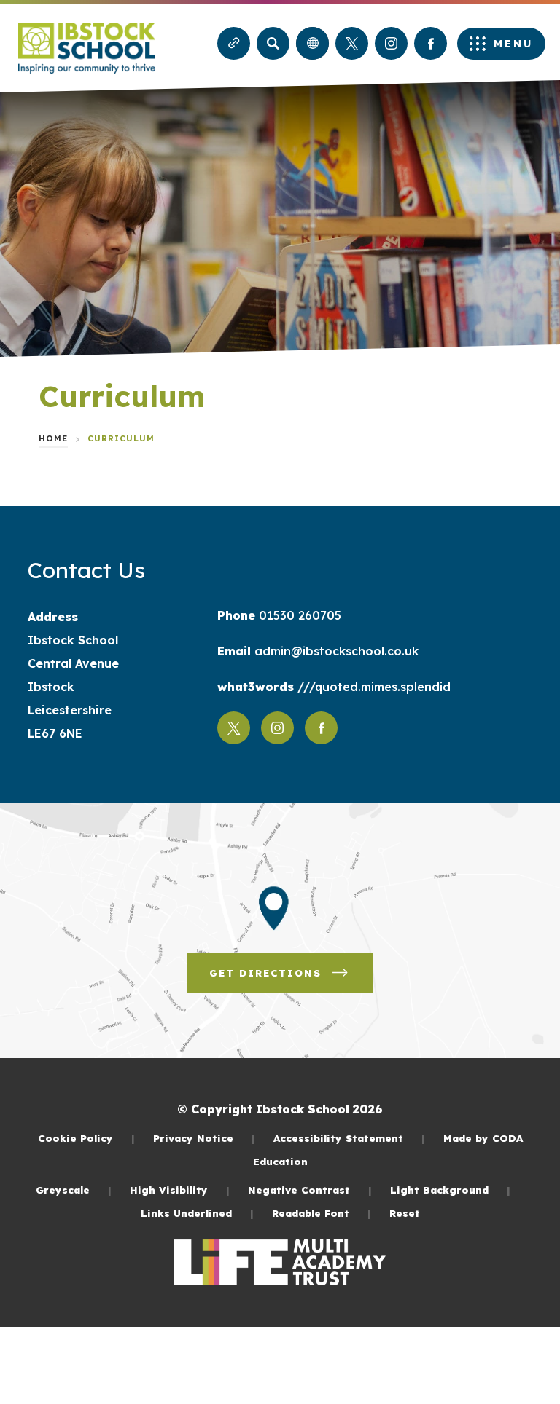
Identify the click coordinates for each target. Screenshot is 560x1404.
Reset (404, 1213)
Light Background (450, 1189)
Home (53, 438)
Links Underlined (197, 1213)
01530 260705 (298, 615)
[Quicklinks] (233, 43)
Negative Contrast (310, 1189)
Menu (513, 43)
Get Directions (291, 979)
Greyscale (74, 1189)
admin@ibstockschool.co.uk (335, 651)
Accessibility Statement (349, 1138)
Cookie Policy (86, 1138)
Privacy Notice (204, 1138)
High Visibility (180, 1189)
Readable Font (321, 1213)
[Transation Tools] (312, 43)
